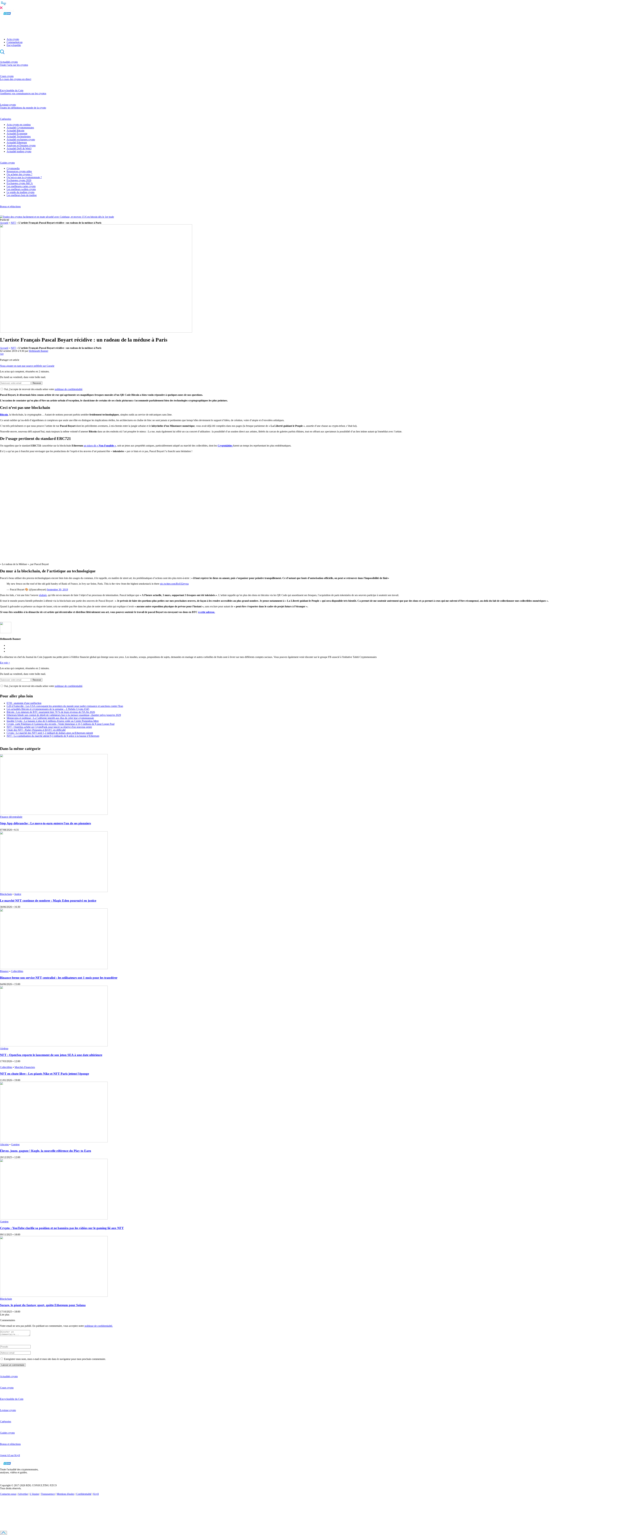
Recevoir (37, 383)
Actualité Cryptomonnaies (20, 127)
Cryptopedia (13, 168)
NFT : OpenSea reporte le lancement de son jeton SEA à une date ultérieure (51, 1055)
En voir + (5, 662)
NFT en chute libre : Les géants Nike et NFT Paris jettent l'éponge (44, 1073)
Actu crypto (13, 39)
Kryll (96, 1494)
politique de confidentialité (68, 389)
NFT (13, 222)
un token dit (100, 445)
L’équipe (34, 1494)
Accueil (4, 222)
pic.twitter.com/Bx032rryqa (174, 583)
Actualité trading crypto (19, 151)
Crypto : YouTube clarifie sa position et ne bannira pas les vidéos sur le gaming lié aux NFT (62, 1228)
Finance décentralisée (11, 816)
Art (1, 353)
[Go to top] (3, 1533)
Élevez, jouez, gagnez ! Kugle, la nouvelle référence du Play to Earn (45, 1150)
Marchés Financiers (25, 1067)
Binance (4, 971)
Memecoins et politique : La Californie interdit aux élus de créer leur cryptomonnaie (50, 718)
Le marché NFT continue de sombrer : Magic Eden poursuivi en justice (48, 900)
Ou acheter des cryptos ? (19, 174)
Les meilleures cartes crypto (21, 186)
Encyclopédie (14, 45)
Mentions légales (65, 1494)
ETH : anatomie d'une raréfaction (24, 703)
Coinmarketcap (15, 42)
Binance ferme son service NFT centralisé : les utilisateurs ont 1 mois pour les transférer (58, 977)
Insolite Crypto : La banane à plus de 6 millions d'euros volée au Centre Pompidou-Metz (53, 721)
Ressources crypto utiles (19, 171)
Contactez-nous (8, 1494)
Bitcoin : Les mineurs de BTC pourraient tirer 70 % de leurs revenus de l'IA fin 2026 (51, 712)
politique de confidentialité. (98, 1325)
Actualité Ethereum (17, 142)
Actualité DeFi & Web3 (19, 148)
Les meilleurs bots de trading (22, 195)
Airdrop (4, 1048)
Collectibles (17, 971)
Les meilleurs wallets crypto (21, 189)
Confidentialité (83, 1494)
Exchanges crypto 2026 (19, 180)
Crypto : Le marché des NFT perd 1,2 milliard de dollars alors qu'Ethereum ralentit (50, 733)
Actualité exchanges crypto (21, 139)
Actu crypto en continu (19, 124)
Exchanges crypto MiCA (20, 183)
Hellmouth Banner (38, 351)
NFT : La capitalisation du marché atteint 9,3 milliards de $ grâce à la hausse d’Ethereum (53, 736)
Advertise (23, 1494)
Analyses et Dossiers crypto (21, 145)
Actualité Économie (17, 133)
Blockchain (6, 894)
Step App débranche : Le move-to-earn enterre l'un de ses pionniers (45, 823)
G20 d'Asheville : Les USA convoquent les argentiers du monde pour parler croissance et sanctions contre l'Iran (65, 706)
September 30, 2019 (57, 589)
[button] (318, 5)
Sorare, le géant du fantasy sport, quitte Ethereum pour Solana (43, 1305)
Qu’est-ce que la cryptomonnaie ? (24, 177)
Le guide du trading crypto (20, 192)
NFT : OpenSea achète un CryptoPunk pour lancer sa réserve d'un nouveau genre (49, 727)
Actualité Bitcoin (15, 130)
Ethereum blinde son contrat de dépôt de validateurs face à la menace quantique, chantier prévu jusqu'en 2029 (64, 715)
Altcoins (4, 1144)
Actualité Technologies (19, 136)
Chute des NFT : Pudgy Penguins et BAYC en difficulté (36, 730)
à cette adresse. (206, 612)
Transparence (48, 1494)
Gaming (15, 1144)
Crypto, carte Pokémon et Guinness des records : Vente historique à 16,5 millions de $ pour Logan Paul (60, 724)
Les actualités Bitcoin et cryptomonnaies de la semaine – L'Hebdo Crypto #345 (48, 709)
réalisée (43, 595)
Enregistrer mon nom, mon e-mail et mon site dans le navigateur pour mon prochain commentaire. (55, 1359)
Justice (17, 894)
